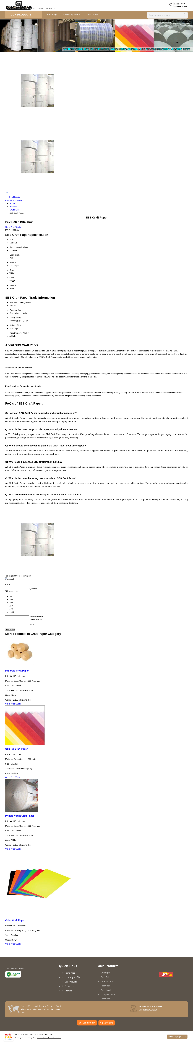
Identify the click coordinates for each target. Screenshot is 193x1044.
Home (12, 203)
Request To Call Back (14, 200)
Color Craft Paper (15, 920)
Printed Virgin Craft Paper (19, 815)
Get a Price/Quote (13, 227)
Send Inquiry (14, 197)
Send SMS (108, 1022)
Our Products (21, 14)
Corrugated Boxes (108, 994)
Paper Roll (105, 977)
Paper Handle (106, 990)
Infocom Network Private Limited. (49, 1038)
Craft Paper (14, 210)
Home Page (51, 14)
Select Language (174, 1036)
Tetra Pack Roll (107, 981)
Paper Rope (105, 985)
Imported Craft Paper (17, 670)
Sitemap (68, 990)
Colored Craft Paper (16, 749)
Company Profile (71, 14)
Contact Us (92, 14)
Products (13, 206)
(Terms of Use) (47, 1034)
